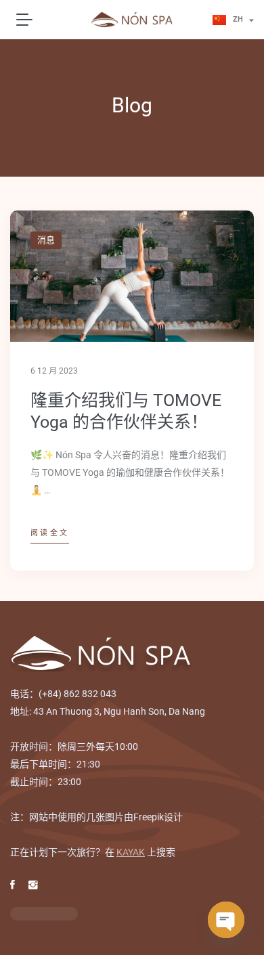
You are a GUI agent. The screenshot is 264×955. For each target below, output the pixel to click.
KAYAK (130, 852)
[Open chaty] (226, 920)
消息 (46, 240)
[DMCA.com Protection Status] (44, 913)
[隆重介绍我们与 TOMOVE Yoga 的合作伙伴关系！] (132, 276)
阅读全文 (49, 533)
